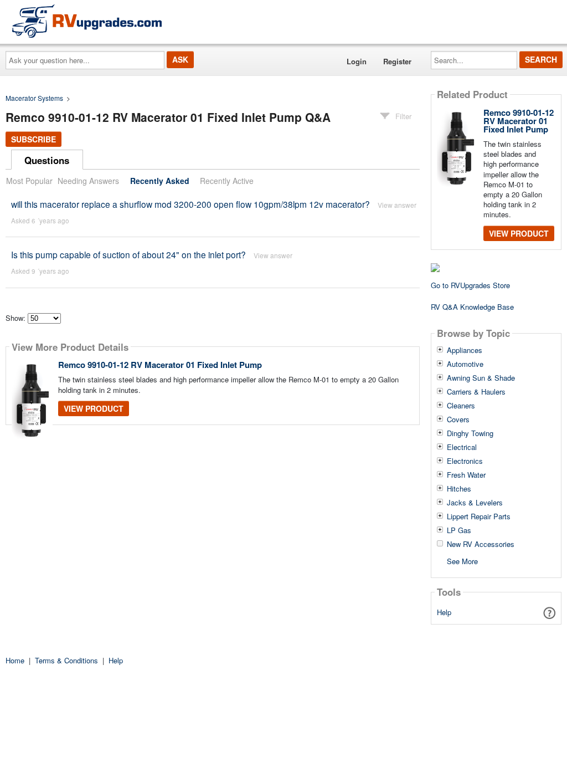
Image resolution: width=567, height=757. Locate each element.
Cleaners (461, 406)
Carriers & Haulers (476, 392)
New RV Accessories (480, 544)
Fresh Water (466, 475)
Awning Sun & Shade (481, 378)
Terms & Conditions (66, 660)
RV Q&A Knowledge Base (472, 306)
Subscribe (33, 139)
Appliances (464, 350)
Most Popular (29, 180)
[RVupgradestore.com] (87, 21)
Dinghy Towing (470, 433)
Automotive (465, 364)
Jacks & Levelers (475, 503)
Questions (46, 160)
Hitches (459, 489)
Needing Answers (88, 180)
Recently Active (227, 180)
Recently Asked (159, 180)
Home (15, 660)
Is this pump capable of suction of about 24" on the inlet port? (128, 254)
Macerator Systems (34, 98)
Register (397, 61)
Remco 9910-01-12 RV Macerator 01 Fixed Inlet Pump (160, 365)
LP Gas (459, 530)
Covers (458, 419)
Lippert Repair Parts (479, 516)
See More (462, 560)
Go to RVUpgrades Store (470, 285)
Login (357, 61)
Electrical (462, 447)
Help (444, 612)
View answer (397, 204)
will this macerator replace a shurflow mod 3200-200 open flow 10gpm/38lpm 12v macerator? (190, 204)
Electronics (465, 461)
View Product (93, 408)
